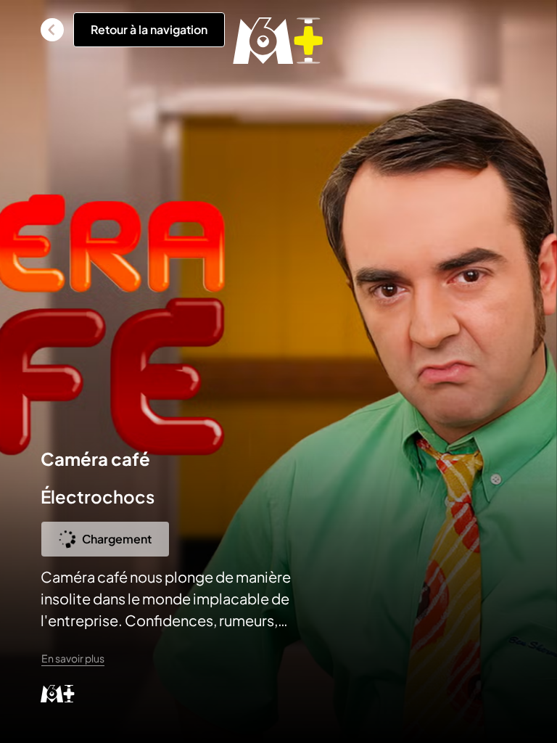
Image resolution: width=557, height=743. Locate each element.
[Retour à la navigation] (52, 29)
